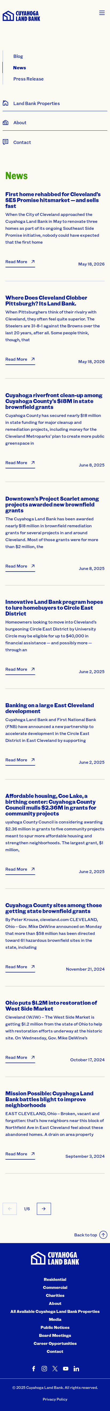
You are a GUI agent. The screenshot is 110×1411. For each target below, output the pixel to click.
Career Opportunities (55, 1343)
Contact (55, 1351)
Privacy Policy (55, 1399)
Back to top (85, 1234)
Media (55, 1319)
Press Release (28, 79)
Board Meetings (55, 1335)
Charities (55, 1295)
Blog (18, 56)
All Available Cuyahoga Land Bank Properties (55, 1311)
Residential (55, 1279)
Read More (16, 261)
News (19, 67)
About (55, 1303)
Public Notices (55, 1327)
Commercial (55, 1287)
